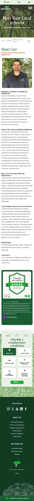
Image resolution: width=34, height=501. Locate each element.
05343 (8, 2)
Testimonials (17, 436)
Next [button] (16, 382)
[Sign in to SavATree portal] (29, 2)
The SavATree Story (17, 422)
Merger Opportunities (17, 428)
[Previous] (26, 296)
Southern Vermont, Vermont (18, 40)
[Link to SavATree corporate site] (6, 8)
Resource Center (16, 451)
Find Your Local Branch (17, 425)
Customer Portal (17, 448)
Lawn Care (24, 353)
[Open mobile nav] (30, 8)
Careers (17, 454)
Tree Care (9, 353)
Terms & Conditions (17, 433)
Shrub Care (9, 363)
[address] (26, 334)
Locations (9, 40)
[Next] (29, 296)
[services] (8, 334)
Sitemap (17, 473)
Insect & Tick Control (25, 363)
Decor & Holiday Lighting (24, 375)
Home (3, 40)
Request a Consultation (19, 498)
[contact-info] (17, 334)
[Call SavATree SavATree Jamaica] (19, 2)
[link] (12, 408)
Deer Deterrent (9, 375)
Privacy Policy (17, 431)
